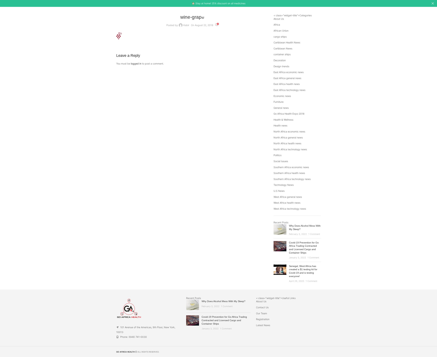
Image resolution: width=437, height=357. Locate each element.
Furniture (278, 101)
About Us (261, 301)
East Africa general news (287, 78)
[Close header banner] (432, 3)
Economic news (282, 96)
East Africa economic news (289, 72)
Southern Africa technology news (292, 179)
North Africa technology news (290, 149)
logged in (136, 63)
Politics (277, 155)
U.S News (279, 190)
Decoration (280, 60)
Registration (262, 319)
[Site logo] (218, 15)
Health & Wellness (283, 119)
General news (281, 107)
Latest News (263, 325)
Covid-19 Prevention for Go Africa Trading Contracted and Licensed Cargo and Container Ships (224, 320)
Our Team (261, 313)
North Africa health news (287, 143)
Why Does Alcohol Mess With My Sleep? (223, 301)
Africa (277, 24)
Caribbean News (283, 48)
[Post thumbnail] (280, 230)
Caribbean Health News (287, 42)
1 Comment (314, 234)
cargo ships (280, 36)
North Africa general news (288, 137)
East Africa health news (287, 84)
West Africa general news (288, 196)
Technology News (284, 184)
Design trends (281, 66)
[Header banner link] (218, 3)
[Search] (421, 15)
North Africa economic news (289, 131)
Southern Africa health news (289, 173)
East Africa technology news (289, 90)
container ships (282, 54)
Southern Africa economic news (291, 167)
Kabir (186, 25)
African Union (281, 30)
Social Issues (281, 161)
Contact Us (262, 307)
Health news (280, 125)
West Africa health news (287, 202)
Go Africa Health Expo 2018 (289, 113)
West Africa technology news (290, 208)
